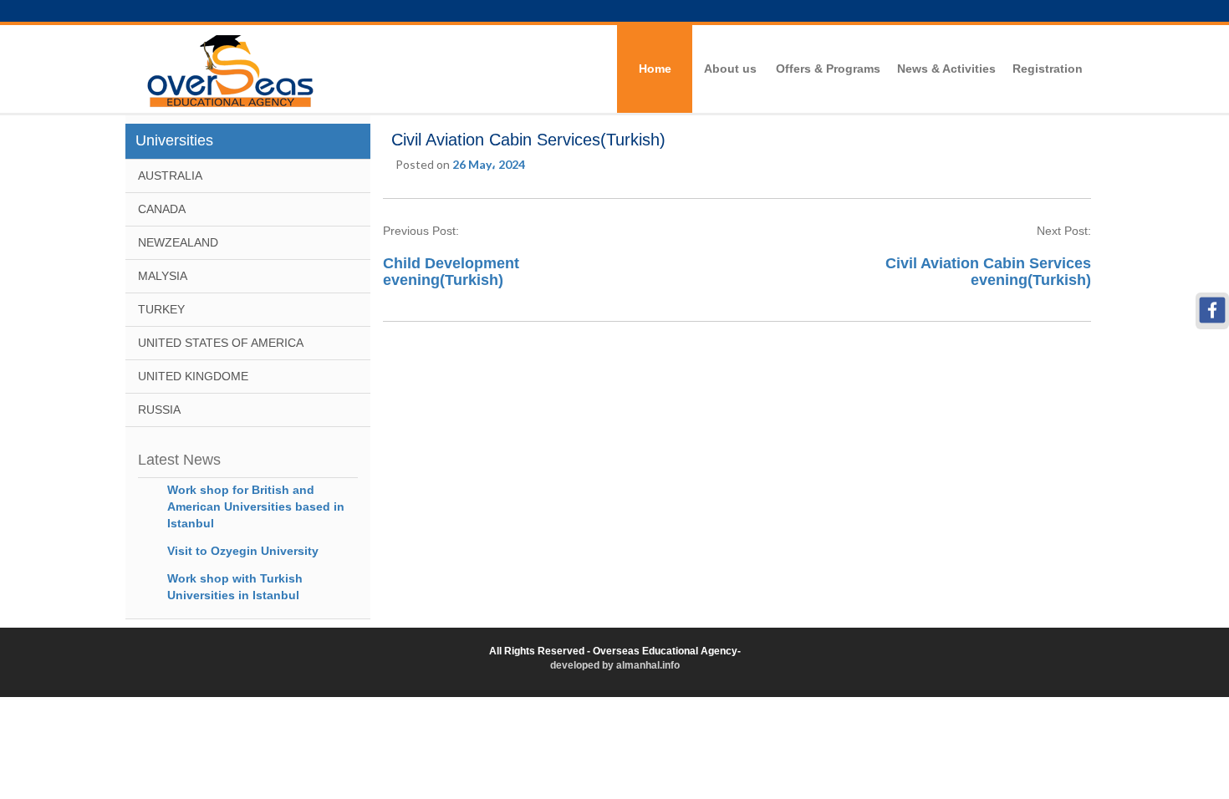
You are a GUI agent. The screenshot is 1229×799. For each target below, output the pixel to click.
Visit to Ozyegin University (243, 550)
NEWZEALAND (178, 242)
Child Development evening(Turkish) (451, 271)
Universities (174, 140)
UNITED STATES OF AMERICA (220, 342)
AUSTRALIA (170, 175)
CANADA (162, 209)
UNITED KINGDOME (193, 376)
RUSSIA (159, 409)
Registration (1047, 68)
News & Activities (946, 68)
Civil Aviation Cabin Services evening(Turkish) (988, 271)
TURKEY (161, 309)
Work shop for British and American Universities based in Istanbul (255, 506)
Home (655, 68)
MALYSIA (162, 275)
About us (730, 68)
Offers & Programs (828, 68)
